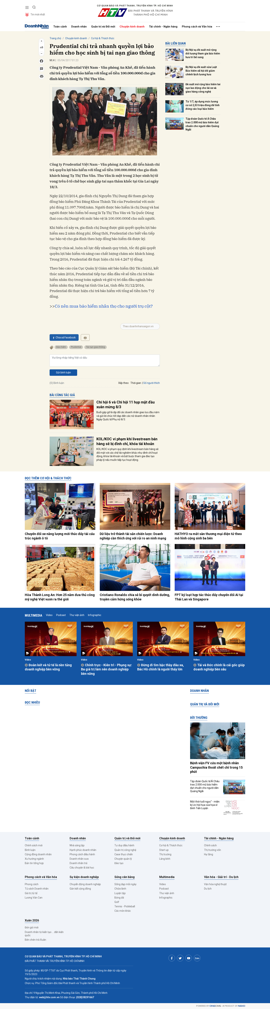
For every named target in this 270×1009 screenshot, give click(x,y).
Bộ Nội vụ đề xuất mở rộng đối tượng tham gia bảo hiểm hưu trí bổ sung (203, 53)
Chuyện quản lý (123, 858)
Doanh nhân (79, 26)
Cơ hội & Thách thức (102, 38)
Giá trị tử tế (31, 893)
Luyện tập (120, 893)
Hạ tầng (208, 854)
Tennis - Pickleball (124, 906)
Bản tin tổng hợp (34, 863)
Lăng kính (164, 858)
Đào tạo (118, 863)
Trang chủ (55, 38)
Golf (116, 902)
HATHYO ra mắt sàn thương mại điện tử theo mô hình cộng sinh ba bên (208, 536)
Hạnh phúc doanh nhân (83, 849)
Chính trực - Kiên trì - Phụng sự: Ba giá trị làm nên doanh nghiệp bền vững (106, 669)
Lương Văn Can (33, 897)
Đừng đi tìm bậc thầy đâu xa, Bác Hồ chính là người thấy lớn (160, 667)
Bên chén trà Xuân (35, 939)
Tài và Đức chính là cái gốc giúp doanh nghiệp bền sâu (219, 667)
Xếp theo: (123, 382)
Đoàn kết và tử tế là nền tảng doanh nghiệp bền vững (48, 667)
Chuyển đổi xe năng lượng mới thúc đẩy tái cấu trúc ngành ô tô (60, 536)
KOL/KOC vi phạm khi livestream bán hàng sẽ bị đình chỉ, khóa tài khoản (126, 441)
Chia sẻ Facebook (66, 337)
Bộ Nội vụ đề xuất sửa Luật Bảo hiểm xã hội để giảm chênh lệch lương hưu (201, 71)
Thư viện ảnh (76, 615)
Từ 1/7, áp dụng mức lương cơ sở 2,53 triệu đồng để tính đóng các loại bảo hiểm (202, 105)
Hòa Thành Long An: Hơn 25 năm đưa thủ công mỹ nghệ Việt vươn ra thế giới (60, 597)
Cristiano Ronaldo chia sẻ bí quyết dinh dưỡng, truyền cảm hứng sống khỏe (135, 597)
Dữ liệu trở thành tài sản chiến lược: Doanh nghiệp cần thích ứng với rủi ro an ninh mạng (133, 536)
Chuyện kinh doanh (132, 26)
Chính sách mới (33, 845)
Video (49, 615)
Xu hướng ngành (34, 858)
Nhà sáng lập (77, 845)
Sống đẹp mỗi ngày (125, 884)
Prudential (76, 347)
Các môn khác (122, 910)
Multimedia (33, 615)
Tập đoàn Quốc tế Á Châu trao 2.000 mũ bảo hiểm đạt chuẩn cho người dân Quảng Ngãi (202, 124)
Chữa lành (120, 888)
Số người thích (151, 382)
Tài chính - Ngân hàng (163, 26)
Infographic (94, 615)
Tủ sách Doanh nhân (36, 888)
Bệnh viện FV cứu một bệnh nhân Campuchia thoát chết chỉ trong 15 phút (216, 767)
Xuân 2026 (32, 920)
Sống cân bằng (124, 877)
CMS (215, 1006)
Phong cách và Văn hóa (197, 26)
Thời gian (135, 382)
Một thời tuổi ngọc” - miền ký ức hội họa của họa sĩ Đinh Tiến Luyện (204, 805)
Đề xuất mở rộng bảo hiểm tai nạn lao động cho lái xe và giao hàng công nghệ (203, 88)
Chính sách (210, 845)
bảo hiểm (61, 347)
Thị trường (165, 854)
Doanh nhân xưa (79, 858)
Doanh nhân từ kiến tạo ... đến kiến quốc (44, 934)
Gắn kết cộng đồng (80, 888)
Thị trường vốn (212, 849)
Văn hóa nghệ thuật (215, 884)
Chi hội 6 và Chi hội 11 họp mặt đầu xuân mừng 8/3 (125, 404)
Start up (164, 849)
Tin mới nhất (37, 14)
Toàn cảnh (60, 26)
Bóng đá (119, 897)
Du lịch (208, 888)
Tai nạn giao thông (95, 347)
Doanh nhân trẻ (78, 863)
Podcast (61, 615)
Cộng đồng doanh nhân (38, 854)
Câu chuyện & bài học (82, 867)
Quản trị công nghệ (125, 849)
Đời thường (198, 718)
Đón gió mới (31, 927)
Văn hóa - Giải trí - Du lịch (221, 877)
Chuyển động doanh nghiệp (85, 884)
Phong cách (31, 884)
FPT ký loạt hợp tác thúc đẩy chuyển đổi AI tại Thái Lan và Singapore (209, 597)
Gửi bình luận (63, 372)
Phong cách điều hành (82, 854)
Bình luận (30, 849)
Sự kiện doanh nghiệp (84, 877)
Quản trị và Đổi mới (103, 26)
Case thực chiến (123, 854)
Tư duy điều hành (124, 845)
